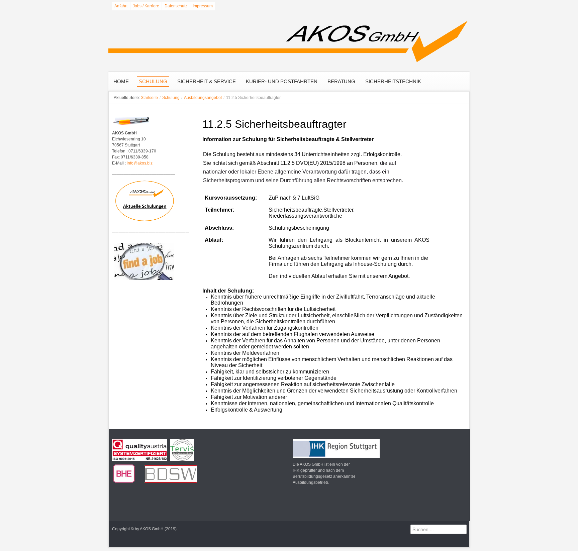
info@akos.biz (140, 163)
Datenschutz (176, 6)
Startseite (149, 97)
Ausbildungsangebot (203, 97)
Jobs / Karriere (146, 6)
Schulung (171, 97)
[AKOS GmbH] (289, 42)
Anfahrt (120, 6)
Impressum (203, 6)
